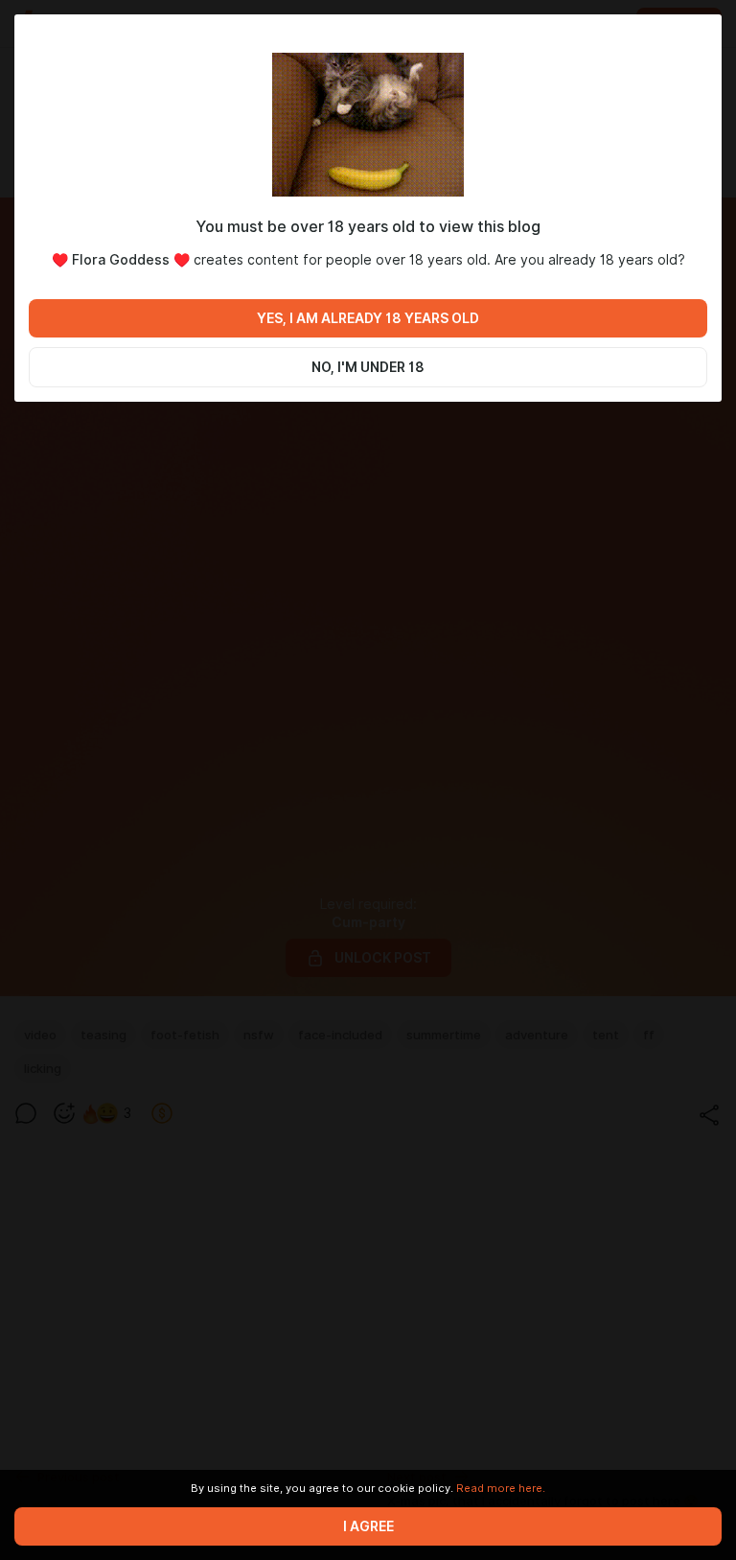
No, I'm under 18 (368, 367)
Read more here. (500, 1488)
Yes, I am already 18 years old (368, 318)
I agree (368, 1526)
